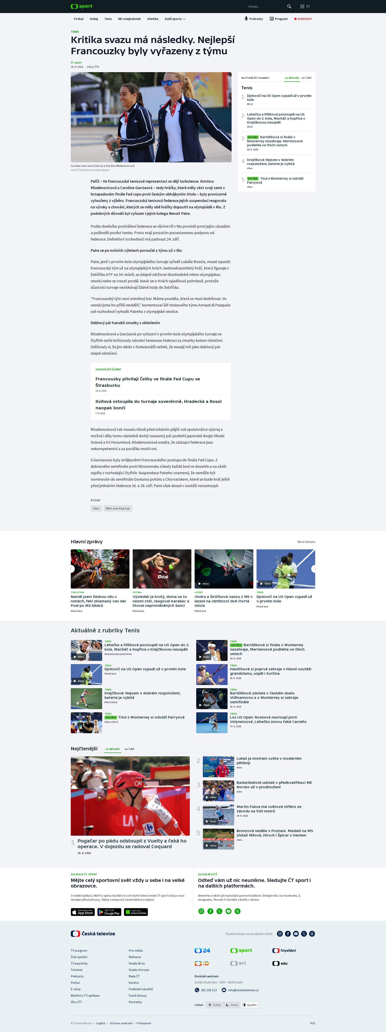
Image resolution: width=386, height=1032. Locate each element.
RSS (312, 1023)
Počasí (75, 983)
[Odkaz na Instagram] (201, 911)
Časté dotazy (138, 995)
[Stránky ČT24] (202, 952)
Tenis (75, 32)
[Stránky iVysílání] (284, 952)
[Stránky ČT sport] (241, 952)
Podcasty (77, 976)
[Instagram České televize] (280, 934)
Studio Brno (137, 963)
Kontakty (135, 1002)
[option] (214, 1005)
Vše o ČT (76, 1002)
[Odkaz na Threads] (237, 911)
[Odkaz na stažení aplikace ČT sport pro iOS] (83, 912)
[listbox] (232, 1004)
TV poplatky (79, 963)
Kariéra (134, 983)
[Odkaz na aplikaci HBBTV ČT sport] (136, 912)
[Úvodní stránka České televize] (93, 934)
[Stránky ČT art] (238, 965)
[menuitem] (79, 18)
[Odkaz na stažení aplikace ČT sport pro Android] (109, 912)
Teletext (77, 970)
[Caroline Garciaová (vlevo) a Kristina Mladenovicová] (151, 117)
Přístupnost (144, 1023)
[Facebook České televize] (288, 934)
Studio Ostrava (139, 970)
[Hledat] (289, 6)
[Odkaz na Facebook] (210, 911)
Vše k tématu (306, 542)
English (100, 1023)
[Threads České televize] (312, 934)
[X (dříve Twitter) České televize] (304, 934)
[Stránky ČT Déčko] (202, 965)
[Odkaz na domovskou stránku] (88, 6)
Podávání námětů (141, 989)
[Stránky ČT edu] (279, 965)
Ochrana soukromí (121, 1023)
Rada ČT (134, 976)
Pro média (136, 950)
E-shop (76, 989)
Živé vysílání (79, 957)
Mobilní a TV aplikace (85, 995)
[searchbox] (266, 6)
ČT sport (76, 62)
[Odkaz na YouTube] (228, 911)
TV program (79, 950)
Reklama (135, 957)
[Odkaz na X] (219, 911)
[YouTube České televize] (296, 934)
